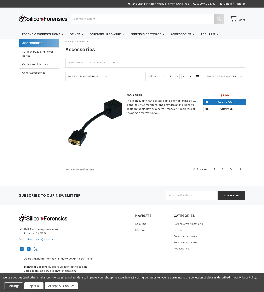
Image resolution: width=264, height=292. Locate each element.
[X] (36, 249)
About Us (208, 34)
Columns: (154, 76)
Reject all (33, 286)
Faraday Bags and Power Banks (37, 53)
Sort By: (72, 76)
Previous (201, 169)
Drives (75, 34)
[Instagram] (29, 249)
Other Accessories (33, 72)
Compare (226, 109)
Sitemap (140, 230)
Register (240, 3)
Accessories (181, 34)
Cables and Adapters (35, 64)
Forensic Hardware (105, 34)
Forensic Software (145, 34)
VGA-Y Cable (134, 94)
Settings (14, 286)
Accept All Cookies (61, 286)
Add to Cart (226, 101)
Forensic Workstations (41, 34)
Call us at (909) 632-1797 (39, 239)
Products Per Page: (218, 76)
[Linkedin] (22, 249)
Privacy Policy (247, 277)
